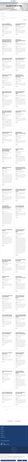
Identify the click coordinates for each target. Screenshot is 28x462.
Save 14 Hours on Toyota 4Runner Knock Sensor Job (7, 92)
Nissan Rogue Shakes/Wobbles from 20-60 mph (20, 40)
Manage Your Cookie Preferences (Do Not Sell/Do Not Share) (8, 460)
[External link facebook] (3, 444)
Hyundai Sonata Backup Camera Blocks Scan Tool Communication (20, 168)
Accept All (19, 460)
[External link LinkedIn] (5, 444)
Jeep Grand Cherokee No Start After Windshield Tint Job (7, 112)
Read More (3, 35)
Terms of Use (14, 452)
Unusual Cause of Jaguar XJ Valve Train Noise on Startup (20, 190)
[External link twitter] (6, 444)
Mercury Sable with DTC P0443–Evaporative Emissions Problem (7, 150)
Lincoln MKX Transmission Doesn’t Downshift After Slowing (20, 316)
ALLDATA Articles (14, 9)
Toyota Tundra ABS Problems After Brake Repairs (19, 372)
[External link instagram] (8, 444)
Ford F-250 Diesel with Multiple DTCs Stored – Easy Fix (19, 296)
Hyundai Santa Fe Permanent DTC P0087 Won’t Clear (19, 76)
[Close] (27, 455)
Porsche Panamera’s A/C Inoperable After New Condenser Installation (7, 40)
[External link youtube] (1, 444)
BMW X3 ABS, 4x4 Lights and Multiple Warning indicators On (6, 260)
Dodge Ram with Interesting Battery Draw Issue (20, 133)
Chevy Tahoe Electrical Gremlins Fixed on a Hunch (20, 92)
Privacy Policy (14, 458)
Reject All (25, 460)
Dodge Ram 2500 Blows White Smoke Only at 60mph (19, 230)
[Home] (13, 1)
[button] (1, 1)
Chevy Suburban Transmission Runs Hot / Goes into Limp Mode (7, 207)
